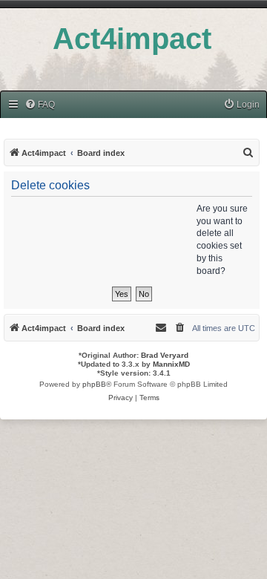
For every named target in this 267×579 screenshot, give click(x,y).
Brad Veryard (164, 355)
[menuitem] (39, 105)
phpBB (94, 384)
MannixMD (171, 364)
